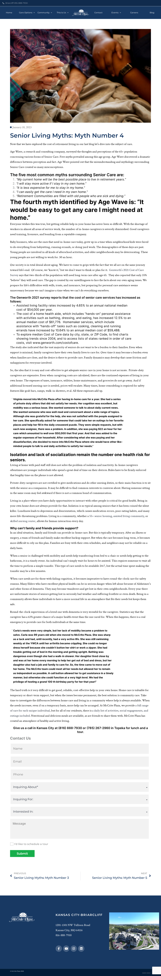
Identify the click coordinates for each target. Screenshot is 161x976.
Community (43, 12)
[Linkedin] (81, 948)
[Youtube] (66, 948)
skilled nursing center (22, 521)
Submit (22, 853)
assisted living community (128, 516)
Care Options (25, 12)
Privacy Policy (146, 972)
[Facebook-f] (59, 948)
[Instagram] (74, 948)
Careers (134, 12)
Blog (152, 12)
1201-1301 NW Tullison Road (73, 925)
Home (9, 12)
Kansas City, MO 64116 (69, 930)
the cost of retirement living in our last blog (68, 144)
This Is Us (61, 12)
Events (114, 12)
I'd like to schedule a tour (31, 844)
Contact (98, 12)
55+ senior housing (100, 516)
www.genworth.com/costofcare (55, 343)
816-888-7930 (64, 935)
